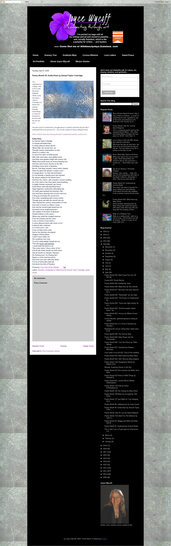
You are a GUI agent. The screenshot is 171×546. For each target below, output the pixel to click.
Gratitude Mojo (70, 55)
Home (35, 55)
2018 (105, 449)
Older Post (88, 346)
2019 (105, 445)
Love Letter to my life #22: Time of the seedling (122, 353)
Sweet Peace (128, 55)
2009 (105, 477)
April (107, 272)
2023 (105, 235)
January (108, 441)
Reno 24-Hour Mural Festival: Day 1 (126, 113)
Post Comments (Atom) (51, 351)
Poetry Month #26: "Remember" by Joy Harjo (121, 295)
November (109, 250)
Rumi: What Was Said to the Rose (125, 155)
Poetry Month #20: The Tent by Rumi (118, 334)
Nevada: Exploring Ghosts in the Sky (118, 367)
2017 (105, 452)
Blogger (104, 539)
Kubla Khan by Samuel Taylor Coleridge (70, 270)
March (107, 435)
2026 (105, 231)
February (108, 438)
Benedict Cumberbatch (46, 270)
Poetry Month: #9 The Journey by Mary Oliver (121, 391)
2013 (105, 465)
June (107, 266)
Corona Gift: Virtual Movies (114, 280)
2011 (105, 471)
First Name (106, 84)
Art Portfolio (38, 61)
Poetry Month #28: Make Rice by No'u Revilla (121, 287)
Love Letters (110, 55)
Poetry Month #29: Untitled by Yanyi (118, 283)
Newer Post (38, 346)
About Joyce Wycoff (60, 61)
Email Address (107, 76)
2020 (105, 244)
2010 (105, 474)
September (109, 256)
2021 (105, 241)
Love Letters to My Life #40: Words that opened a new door (125, 141)
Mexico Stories (83, 61)
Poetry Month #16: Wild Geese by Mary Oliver (121, 356)
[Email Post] (64, 267)
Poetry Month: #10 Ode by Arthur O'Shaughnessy (116, 387)
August (108, 260)
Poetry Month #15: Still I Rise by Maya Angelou (122, 359)
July (107, 263)
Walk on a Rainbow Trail (121, 214)
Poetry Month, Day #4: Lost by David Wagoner (121, 413)
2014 (105, 461)
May (107, 269)
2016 (105, 455)
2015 (105, 458)
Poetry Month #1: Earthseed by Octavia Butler (121, 426)
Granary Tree (50, 55)
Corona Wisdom (90, 55)
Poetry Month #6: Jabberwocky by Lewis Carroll (122, 404)
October (108, 253)
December (109, 247)
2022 (105, 238)
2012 (105, 468)
